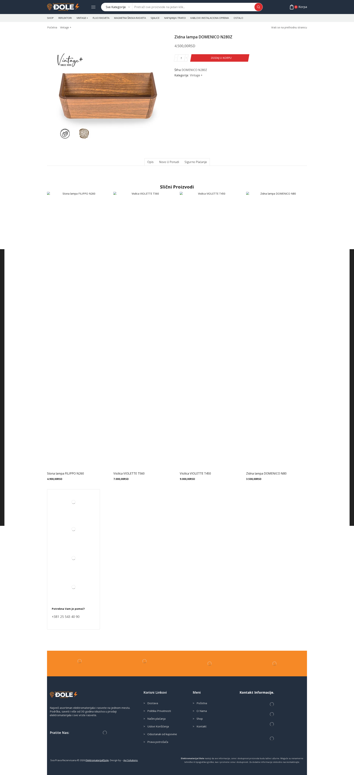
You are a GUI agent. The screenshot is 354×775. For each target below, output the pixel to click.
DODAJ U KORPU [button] (77, 462)
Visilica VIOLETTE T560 (129, 473)
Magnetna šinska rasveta (130, 18)
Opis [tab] (150, 162)
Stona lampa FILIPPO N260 (65, 473)
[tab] (150, 162)
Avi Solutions (130, 760)
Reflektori (65, 18)
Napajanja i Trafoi (175, 18)
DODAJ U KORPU (221, 58)
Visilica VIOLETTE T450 (195, 473)
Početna (52, 27)
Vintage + (82, 18)
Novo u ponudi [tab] (169, 162)
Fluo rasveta (101, 18)
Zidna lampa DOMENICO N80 (266, 473)
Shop (50, 18)
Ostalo (238, 18)
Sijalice (155, 18)
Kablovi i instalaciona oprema (209, 18)
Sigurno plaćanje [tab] (196, 162)
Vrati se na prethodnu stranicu (289, 27)
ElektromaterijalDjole (97, 760)
